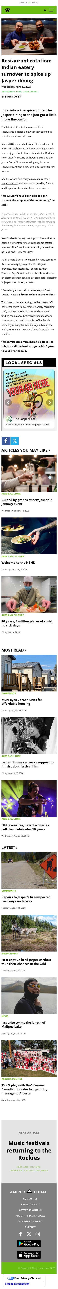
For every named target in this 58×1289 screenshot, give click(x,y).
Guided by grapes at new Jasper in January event (27, 502)
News (5, 1016)
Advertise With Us (30, 1210)
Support (30, 1227)
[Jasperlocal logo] (29, 1192)
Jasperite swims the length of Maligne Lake (23, 1024)
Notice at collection (17, 1283)
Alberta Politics (12, 1078)
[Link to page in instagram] (38, 1234)
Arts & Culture (11, 493)
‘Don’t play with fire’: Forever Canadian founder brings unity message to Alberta (24, 1089)
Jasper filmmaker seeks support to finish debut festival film (27, 764)
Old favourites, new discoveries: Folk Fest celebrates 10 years (25, 827)
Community (9, 693)
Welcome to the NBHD (18, 562)
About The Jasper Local (30, 1215)
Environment (10, 953)
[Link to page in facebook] (6, 441)
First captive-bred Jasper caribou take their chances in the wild (26, 961)
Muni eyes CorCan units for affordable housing (21, 701)
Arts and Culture (11, 91)
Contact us (30, 1198)
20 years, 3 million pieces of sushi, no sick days (27, 623)
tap (51, 10)
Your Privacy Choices (27, 1278)
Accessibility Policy (30, 1221)
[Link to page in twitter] (14, 441)
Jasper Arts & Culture (25, 1170)
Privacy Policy (30, 1204)
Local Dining (30, 91)
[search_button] (45, 10)
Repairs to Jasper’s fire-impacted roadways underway (26, 899)
